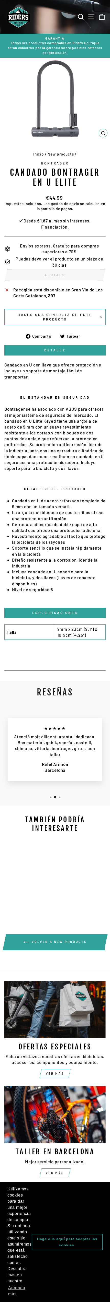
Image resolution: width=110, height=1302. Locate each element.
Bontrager (55, 163)
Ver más (55, 1073)
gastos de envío (65, 204)
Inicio (38, 154)
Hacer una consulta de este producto (55, 317)
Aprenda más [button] (16, 1291)
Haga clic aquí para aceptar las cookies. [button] (67, 1242)
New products (61, 154)
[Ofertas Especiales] (55, 1009)
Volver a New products (58, 941)
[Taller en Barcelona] (55, 1114)
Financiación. (55, 226)
